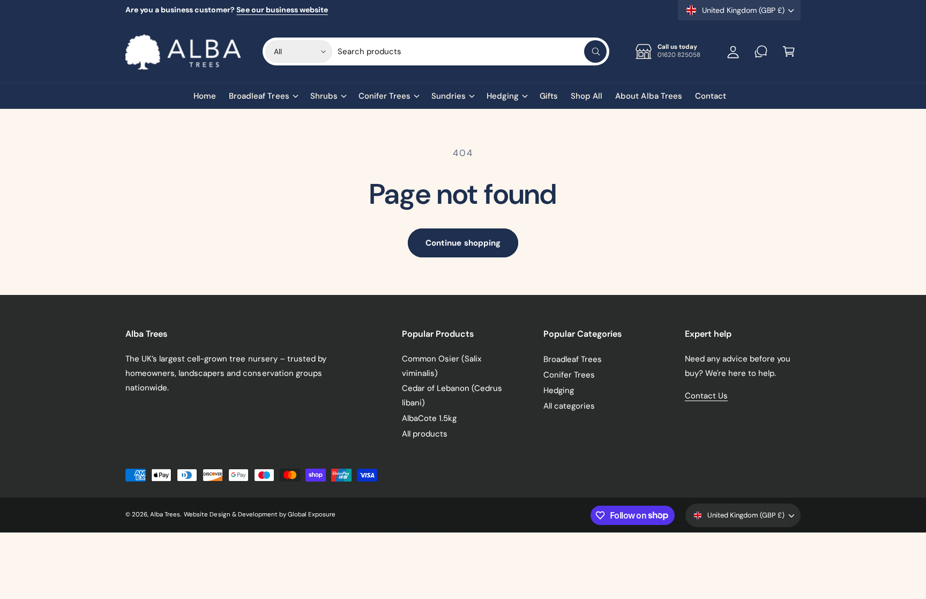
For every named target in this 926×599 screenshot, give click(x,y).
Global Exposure (311, 515)
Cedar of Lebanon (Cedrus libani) (452, 395)
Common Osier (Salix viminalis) (441, 366)
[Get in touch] (761, 51)
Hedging (503, 96)
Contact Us (706, 395)
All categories (569, 406)
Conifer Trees (384, 96)
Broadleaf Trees (259, 96)
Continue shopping (463, 243)
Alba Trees (165, 515)
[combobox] (472, 51)
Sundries (448, 96)
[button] (789, 51)
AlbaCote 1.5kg (429, 418)
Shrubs (324, 96)
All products (424, 433)
